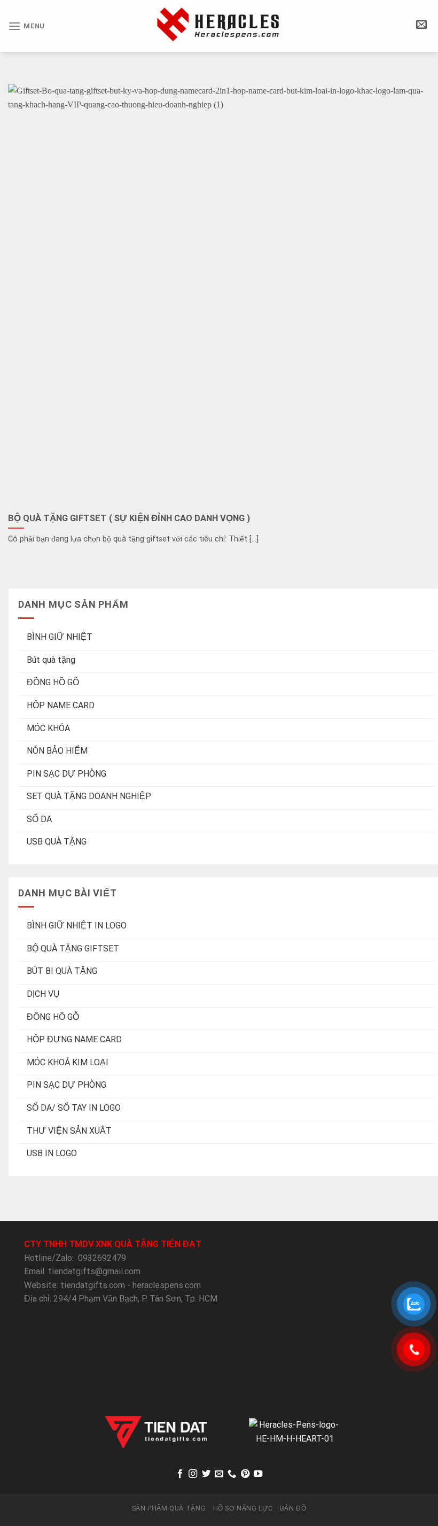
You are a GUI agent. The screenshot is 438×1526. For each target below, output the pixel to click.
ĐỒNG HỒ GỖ (53, 683)
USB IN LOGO (52, 1153)
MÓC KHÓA (48, 728)
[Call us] (232, 1474)
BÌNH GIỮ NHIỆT (59, 637)
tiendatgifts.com (92, 1285)
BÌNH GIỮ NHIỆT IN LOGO (77, 925)
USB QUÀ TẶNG (57, 842)
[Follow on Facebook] (179, 1474)
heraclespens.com (166, 1285)
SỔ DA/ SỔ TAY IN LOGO (74, 1108)
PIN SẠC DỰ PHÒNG (66, 774)
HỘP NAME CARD (61, 705)
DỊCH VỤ (43, 994)
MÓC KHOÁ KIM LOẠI (67, 1062)
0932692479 (102, 1258)
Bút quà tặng (51, 660)
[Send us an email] (219, 1474)
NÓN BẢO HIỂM (57, 751)
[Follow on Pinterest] (245, 1474)
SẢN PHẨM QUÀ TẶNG (169, 1508)
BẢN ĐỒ (293, 1508)
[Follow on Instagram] (193, 1474)
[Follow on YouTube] (258, 1474)
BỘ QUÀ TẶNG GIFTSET (73, 948)
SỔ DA (39, 819)
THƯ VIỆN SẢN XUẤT (69, 1131)
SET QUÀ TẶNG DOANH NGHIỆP (89, 797)
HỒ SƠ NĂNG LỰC (243, 1508)
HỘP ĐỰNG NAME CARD (74, 1039)
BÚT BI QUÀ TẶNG (62, 971)
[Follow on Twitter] (205, 1474)
